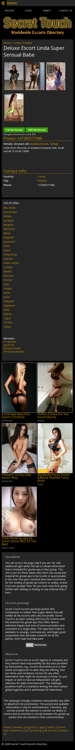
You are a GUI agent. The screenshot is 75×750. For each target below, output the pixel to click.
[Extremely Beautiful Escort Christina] (19, 387)
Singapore (9, 305)
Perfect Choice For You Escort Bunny (53, 416)
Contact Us (65, 10)
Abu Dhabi (9, 207)
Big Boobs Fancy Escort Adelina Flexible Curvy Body (54, 477)
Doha (6, 246)
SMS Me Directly (37, 130)
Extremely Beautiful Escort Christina (16, 416)
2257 (26, 730)
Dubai (6, 250)
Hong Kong (10, 254)
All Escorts (51, 730)
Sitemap (37, 730)
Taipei (7, 318)
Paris (6, 284)
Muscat (7, 280)
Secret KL (8, 345)
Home (7, 42)
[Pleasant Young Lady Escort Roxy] (19, 448)
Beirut (6, 233)
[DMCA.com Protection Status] (36, 646)
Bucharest (9, 241)
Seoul (6, 297)
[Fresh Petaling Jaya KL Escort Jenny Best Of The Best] (19, 512)
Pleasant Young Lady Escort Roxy (16, 476)
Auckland (8, 220)
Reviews (18, 727)
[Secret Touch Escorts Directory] (37, 25)
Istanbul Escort (38, 143)
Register (9, 10)
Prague (7, 288)
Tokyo (7, 326)
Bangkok (8, 224)
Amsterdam (10, 212)
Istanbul (27, 42)
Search (47, 10)
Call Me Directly (14, 130)
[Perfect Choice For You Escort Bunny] (55, 387)
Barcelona (9, 229)
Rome (6, 292)
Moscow (8, 275)
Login (28, 10)
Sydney (7, 314)
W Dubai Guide (12, 348)
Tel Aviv (7, 322)
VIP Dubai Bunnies (14, 351)
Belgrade (8, 237)
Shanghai (8, 301)
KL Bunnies (9, 341)
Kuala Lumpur (11, 263)
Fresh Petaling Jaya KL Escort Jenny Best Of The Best (19, 541)
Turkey (17, 42)
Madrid (7, 271)
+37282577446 (29, 138)
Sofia (6, 309)
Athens (7, 216)
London (7, 267)
